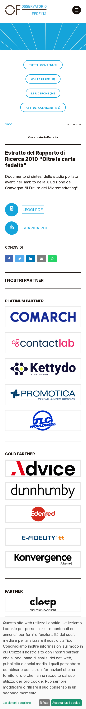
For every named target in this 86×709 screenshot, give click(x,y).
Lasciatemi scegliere (17, 702)
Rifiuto (44, 702)
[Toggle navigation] (76, 10)
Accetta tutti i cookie (66, 702)
